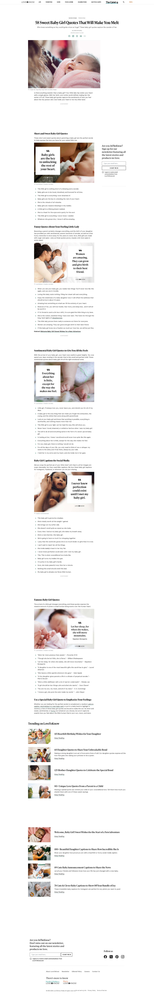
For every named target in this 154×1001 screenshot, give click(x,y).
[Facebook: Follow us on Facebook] (105, 956)
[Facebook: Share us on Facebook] (69, 36)
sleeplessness (57, 318)
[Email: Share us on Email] (81, 36)
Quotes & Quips (73, 18)
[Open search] (124, 2)
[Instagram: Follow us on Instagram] (122, 956)
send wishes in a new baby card (51, 706)
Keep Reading (59, 738)
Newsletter (65, 971)
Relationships (81, 18)
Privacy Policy (92, 990)
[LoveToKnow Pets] (70, 982)
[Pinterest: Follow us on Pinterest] (117, 956)
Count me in (114, 168)
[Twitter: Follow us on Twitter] (111, 956)
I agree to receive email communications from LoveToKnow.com (111, 174)
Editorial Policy (77, 971)
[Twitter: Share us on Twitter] (73, 36)
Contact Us (96, 971)
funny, (53, 711)
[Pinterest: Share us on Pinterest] (77, 36)
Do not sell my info (81, 990)
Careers (87, 971)
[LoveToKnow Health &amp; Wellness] (52, 982)
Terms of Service (102, 990)
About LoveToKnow (52, 971)
